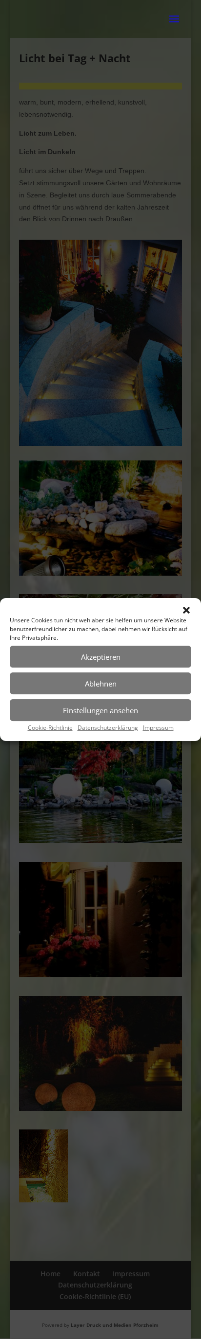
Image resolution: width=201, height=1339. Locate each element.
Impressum (158, 727)
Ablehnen (101, 683)
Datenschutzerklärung (108, 727)
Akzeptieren (101, 657)
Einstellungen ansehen (100, 710)
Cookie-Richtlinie (50, 727)
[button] (186, 610)
